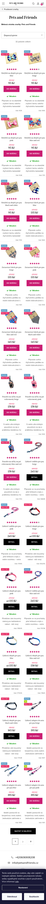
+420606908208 (25, 857)
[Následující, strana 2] (23, 841)
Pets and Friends (29, 24)
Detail (34, 477)
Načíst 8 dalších (23, 831)
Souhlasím (34, 896)
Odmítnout (12, 896)
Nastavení (23, 887)
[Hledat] (33, 3)
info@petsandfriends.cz (25, 863)
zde (17, 881)
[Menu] (3, 3)
